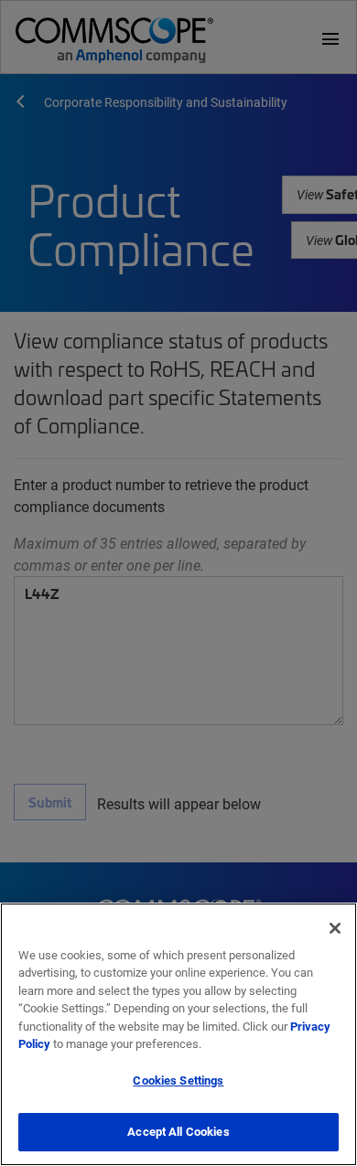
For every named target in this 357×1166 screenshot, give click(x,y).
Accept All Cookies (178, 1131)
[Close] (335, 928)
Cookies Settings (178, 1080)
